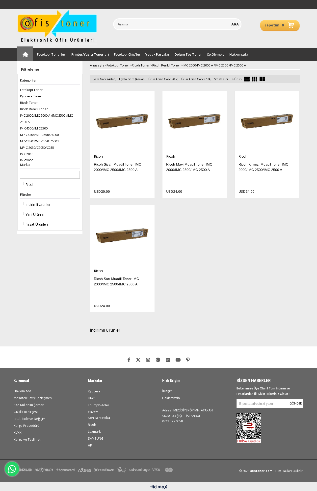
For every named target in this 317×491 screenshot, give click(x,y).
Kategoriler (28, 80)
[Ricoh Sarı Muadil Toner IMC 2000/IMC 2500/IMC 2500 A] (122, 237)
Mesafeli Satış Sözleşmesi (33, 398)
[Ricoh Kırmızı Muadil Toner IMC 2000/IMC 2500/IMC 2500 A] (266, 122)
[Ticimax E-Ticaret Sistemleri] (158, 487)
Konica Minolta (99, 417)
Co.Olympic (215, 54)
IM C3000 (26, 160)
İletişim (167, 391)
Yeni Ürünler (35, 214)
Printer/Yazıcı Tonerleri (90, 54)
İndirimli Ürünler (38, 204)
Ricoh (30, 184)
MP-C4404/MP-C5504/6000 (39, 134)
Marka (25, 164)
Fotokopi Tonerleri (51, 54)
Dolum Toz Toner (188, 54)
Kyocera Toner (31, 96)
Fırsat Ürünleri (37, 224)
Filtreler (25, 194)
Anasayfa (25, 53)
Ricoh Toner (29, 102)
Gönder (296, 403)
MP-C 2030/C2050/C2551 (38, 147)
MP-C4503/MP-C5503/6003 (39, 141)
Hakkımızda (238, 54)
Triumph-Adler (98, 405)
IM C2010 (26, 154)
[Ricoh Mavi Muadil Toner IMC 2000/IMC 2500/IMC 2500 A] (194, 122)
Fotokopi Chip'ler (127, 54)
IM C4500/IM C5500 (34, 128)
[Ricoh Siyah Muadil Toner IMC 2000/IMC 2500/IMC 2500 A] (122, 122)
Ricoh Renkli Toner (34, 109)
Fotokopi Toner (31, 89)
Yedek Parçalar (157, 54)
